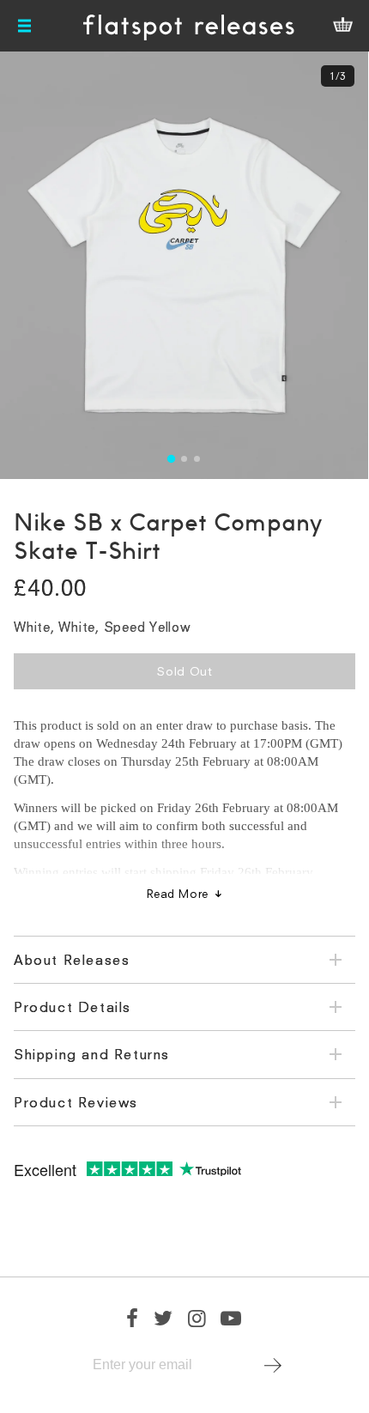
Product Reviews (76, 1102)
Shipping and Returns (92, 1054)
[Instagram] (198, 1318)
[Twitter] (164, 1318)
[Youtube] (232, 1318)
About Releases (72, 959)
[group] (184, 265)
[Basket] (342, 26)
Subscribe (273, 1365)
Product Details (72, 1007)
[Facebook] (133, 1318)
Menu (25, 26)
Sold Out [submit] (184, 671)
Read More (178, 894)
